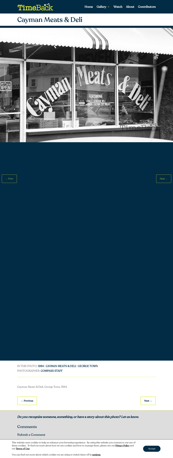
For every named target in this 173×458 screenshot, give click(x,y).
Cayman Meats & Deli (61, 366)
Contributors (147, 7)
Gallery (101, 7)
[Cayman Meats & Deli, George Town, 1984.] (86, 141)
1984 (41, 366)
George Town (88, 366)
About (130, 7)
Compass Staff (52, 371)
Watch (118, 7)
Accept (151, 448)
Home (89, 7)
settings (96, 454)
